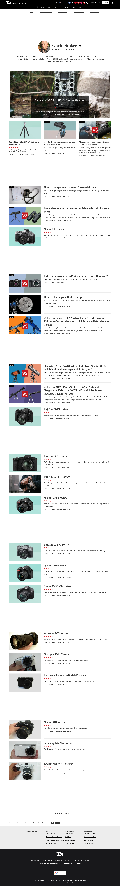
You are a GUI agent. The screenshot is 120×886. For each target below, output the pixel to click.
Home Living (58, 7)
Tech (42, 7)
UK (52, 823)
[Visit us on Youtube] (78, 3)
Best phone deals (89, 834)
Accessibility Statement (38, 860)
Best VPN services (51, 843)
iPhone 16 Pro (50, 834)
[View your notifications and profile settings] (100, 2)
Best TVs (68, 837)
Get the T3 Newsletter (46, 12)
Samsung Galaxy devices (54, 837)
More (80, 7)
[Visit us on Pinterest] (75, 3)
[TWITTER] (80, 46)
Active (49, 7)
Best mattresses (70, 843)
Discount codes (89, 843)
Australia (57, 823)
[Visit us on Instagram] (81, 3)
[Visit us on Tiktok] (87, 3)
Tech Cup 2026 (94, 12)
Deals (31, 12)
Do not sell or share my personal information (60, 867)
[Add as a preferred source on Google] (60, 873)
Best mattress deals (90, 837)
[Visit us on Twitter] (72, 3)
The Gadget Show (79, 12)
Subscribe (105, 2)
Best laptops (69, 834)
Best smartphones (70, 840)
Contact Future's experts (57, 860)
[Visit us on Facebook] (69, 3)
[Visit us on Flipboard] (84, 3)
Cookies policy (55, 864)
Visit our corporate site (80, 880)
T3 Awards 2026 (62, 12)
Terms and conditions (82, 860)
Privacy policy (44, 864)
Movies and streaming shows (55, 840)
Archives (67, 813)
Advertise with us (68, 864)
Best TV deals (88, 840)
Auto (73, 7)
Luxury (67, 7)
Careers (78, 864)
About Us (70, 860)
